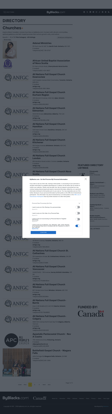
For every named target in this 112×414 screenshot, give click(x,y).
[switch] (77, 207)
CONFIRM (43, 232)
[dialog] (56, 207)
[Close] (86, 179)
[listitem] (56, 203)
